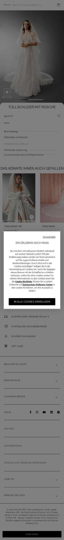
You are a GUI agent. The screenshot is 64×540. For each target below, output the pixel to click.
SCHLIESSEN (49, 237)
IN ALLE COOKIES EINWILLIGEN (32, 301)
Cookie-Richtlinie (23, 281)
